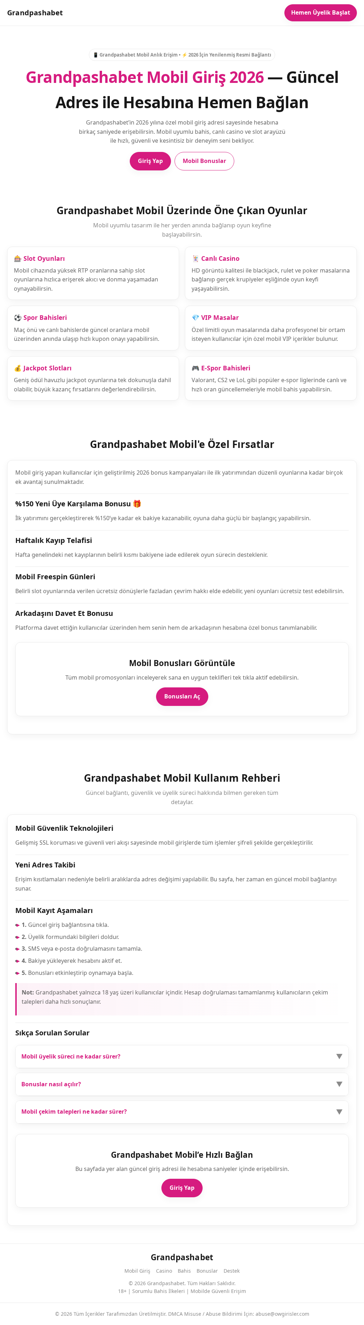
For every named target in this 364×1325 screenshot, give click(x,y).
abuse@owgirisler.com (282, 1313)
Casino (164, 1270)
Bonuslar (207, 1270)
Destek (232, 1270)
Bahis (184, 1270)
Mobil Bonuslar (204, 161)
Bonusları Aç (182, 696)
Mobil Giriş (137, 1270)
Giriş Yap (150, 161)
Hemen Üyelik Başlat (320, 12)
